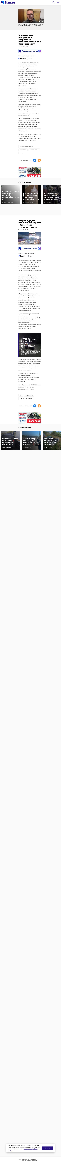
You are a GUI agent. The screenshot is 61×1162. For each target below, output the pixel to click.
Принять (47, 1148)
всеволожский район (26, 146)
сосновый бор (34, 149)
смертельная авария (26, 398)
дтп (21, 395)
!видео (22, 153)
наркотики (23, 149)
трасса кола (29, 395)
